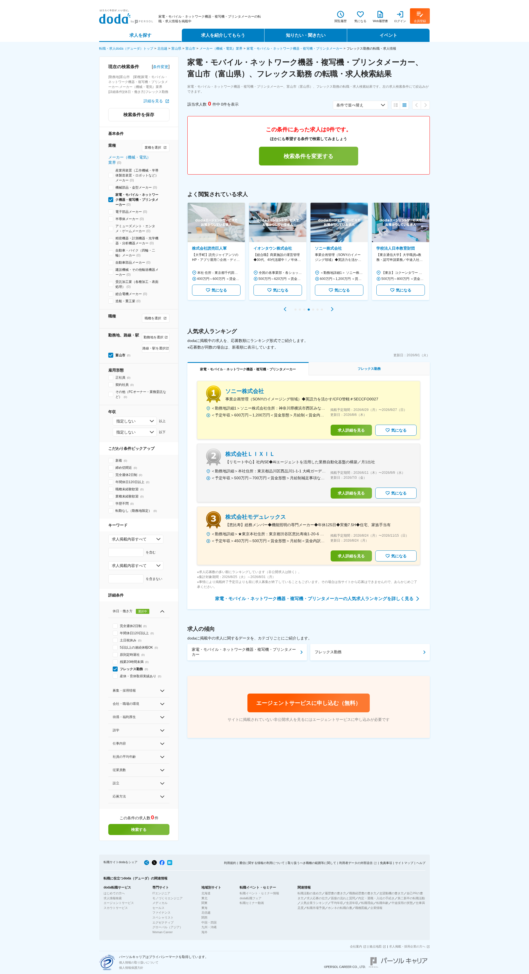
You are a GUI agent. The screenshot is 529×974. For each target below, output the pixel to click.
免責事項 (386, 863)
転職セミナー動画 (252, 903)
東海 (204, 907)
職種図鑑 (361, 907)
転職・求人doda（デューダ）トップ (126, 48)
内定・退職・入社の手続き (376, 898)
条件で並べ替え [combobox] (349, 105)
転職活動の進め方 (310, 893)
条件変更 (160, 67)
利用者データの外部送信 (356, 863)
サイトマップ (404, 863)
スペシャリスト (163, 917)
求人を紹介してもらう (223, 35)
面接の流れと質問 (343, 898)
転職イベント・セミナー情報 (259, 893)
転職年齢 (382, 903)
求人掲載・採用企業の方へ (407, 946)
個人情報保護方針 (131, 967)
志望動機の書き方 (391, 893)
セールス (158, 907)
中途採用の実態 (402, 903)
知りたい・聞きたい (306, 35)
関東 (204, 903)
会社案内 (356, 946)
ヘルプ (420, 863)
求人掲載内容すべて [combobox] (129, 539)
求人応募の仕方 (317, 898)
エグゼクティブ (163, 922)
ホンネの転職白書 (340, 907)
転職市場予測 (316, 907)
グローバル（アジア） (167, 927)
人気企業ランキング (314, 903)
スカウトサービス (116, 907)
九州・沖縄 (209, 927)
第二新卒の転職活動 (411, 898)
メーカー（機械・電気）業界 (220, 48)
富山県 (176, 48)
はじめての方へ (114, 893)
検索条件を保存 (138, 114)
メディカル (160, 903)
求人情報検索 (113, 898)
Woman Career (162, 932)
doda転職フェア (250, 898)
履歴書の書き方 (335, 893)
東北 (204, 898)
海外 (204, 932)
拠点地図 (375, 946)
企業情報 (376, 907)
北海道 (205, 893)
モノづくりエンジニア (167, 898)
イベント (388, 35)
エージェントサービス (119, 903)
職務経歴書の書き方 (362, 893)
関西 (204, 917)
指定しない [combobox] (126, 421)
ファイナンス (161, 912)
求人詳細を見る (351, 430)
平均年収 (337, 903)
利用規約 (230, 863)
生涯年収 (352, 903)
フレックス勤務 (328, 652)
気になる (219, 290)
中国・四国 (209, 922)
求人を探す (140, 35)
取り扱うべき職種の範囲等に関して (312, 863)
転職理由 (367, 903)
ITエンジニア (161, 893)
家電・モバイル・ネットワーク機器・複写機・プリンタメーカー (294, 48)
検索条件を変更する (308, 156)
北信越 (162, 48)
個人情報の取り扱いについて (138, 962)
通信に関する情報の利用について (262, 863)
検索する (139, 829)
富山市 (190, 48)
